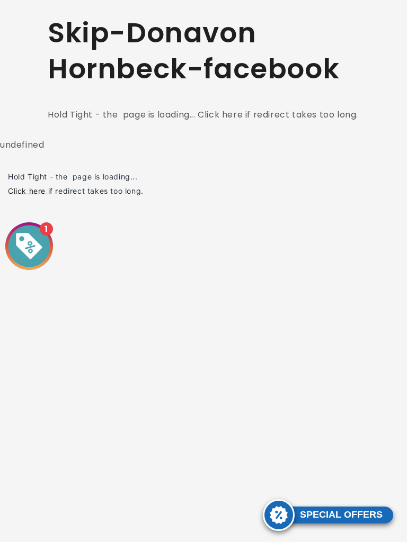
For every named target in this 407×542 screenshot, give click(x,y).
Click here (27, 190)
